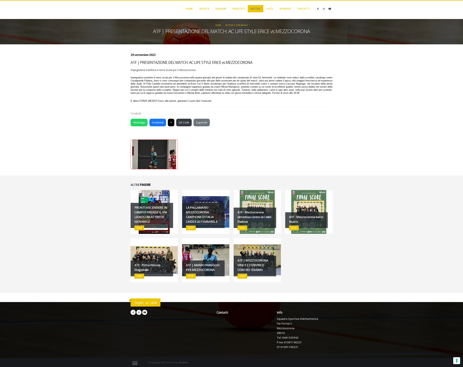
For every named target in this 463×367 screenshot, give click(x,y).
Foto (270, 8)
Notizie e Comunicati (236, 25)
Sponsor (285, 8)
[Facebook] (317, 8)
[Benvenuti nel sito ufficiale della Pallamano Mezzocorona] (147, 9)
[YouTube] (329, 8)
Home (189, 8)
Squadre (220, 8)
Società (204, 8)
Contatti (303, 8)
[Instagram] (323, 8)
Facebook (157, 122)
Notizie (255, 8)
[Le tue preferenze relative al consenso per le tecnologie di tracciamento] (456, 360)
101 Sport (183, 362)
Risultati (239, 8)
